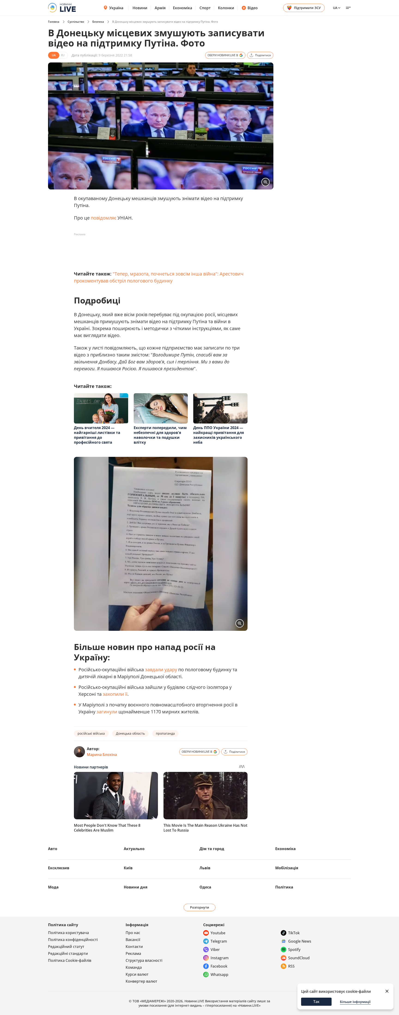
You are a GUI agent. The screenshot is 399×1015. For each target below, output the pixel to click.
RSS (291, 966)
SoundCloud (299, 957)
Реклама (133, 953)
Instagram (220, 957)
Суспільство (76, 22)
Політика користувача (68, 932)
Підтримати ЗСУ (307, 8)
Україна (116, 7)
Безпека (98, 22)
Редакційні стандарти (68, 953)
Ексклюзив (58, 867)
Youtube (218, 932)
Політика (284, 887)
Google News (299, 941)
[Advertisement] (158, 248)
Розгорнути (199, 907)
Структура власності (144, 960)
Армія (160, 7)
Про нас (133, 932)
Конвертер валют (141, 981)
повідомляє (103, 218)
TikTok (294, 932)
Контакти (134, 946)
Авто (52, 848)
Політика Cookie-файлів (69, 960)
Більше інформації (355, 1002)
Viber (215, 949)
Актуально (134, 848)
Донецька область (130, 733)
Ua (335, 8)
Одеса (205, 887)
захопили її (115, 694)
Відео (253, 7)
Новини (140, 7)
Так (316, 1001)
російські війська (91, 733)
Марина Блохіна (102, 754)
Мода (53, 887)
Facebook (219, 966)
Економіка (182, 7)
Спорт (205, 7)
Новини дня (135, 887)
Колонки (226, 7)
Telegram (219, 941)
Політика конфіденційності (73, 939)
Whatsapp (219, 974)
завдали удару (161, 669)
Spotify (294, 949)
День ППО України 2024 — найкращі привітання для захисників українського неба (218, 435)
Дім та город (212, 848)
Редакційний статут (66, 946)
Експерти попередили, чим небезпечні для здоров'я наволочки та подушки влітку (160, 435)
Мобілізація (286, 867)
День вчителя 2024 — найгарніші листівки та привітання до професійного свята (97, 435)
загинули (107, 712)
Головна (53, 22)
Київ (128, 867)
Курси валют (137, 974)
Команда (134, 967)
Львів (205, 867)
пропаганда (165, 733)
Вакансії (133, 939)
